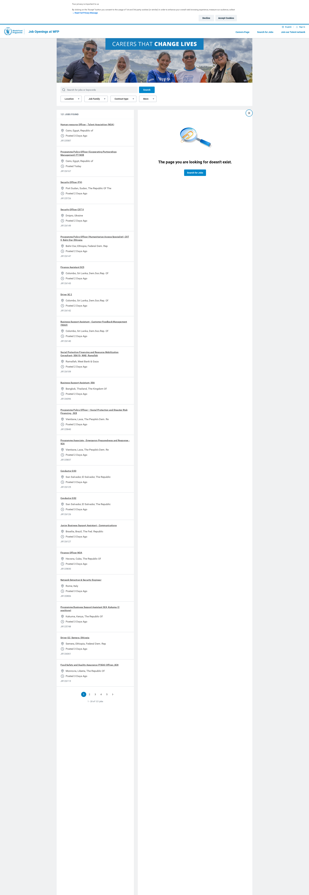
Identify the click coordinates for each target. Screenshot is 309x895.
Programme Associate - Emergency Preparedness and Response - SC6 (95, 442)
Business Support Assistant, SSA (78, 382)
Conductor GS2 (68, 498)
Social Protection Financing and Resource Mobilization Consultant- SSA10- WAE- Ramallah (90, 354)
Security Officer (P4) (71, 182)
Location (69, 99)
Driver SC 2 (66, 294)
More (146, 99)
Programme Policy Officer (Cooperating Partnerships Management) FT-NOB (89, 153)
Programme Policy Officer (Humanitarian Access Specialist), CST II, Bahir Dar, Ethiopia (95, 238)
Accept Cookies (226, 18)
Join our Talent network (293, 32)
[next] (112, 694)
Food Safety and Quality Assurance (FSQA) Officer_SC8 (89, 665)
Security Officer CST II (72, 209)
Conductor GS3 (68, 471)
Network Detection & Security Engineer (81, 580)
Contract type (121, 99)
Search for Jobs (265, 32)
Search (146, 90)
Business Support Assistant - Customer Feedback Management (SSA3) (94, 323)
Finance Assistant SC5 (72, 267)
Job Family (94, 99)
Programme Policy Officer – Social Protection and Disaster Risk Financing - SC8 (94, 411)
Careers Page (242, 32)
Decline (206, 18)
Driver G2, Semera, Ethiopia (75, 637)
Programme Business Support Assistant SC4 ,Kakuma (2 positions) (90, 609)
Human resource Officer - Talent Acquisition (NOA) (87, 124)
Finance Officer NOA (71, 552)
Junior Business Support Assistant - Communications (89, 525)
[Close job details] (249, 113)
